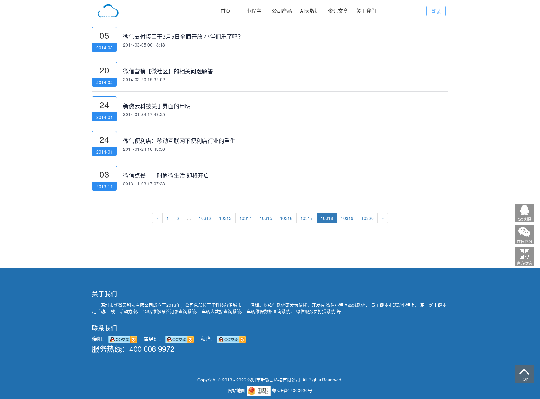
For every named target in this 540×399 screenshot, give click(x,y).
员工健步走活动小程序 (393, 305)
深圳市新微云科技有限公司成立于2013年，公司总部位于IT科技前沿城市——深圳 (180, 305)
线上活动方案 (124, 311)
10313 (225, 218)
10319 (347, 218)
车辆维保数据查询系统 (268, 311)
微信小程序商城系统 (345, 305)
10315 (266, 218)
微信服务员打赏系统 (315, 311)
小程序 (253, 10)
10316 (286, 218)
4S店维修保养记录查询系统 (169, 311)
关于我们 (366, 10)
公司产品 (282, 10)
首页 (226, 10)
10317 (306, 218)
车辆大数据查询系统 (221, 311)
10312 (205, 218)
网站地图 (237, 390)
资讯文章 (338, 10)
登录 (436, 11)
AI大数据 (310, 10)
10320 (367, 218)
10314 (245, 218)
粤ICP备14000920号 (292, 390)
